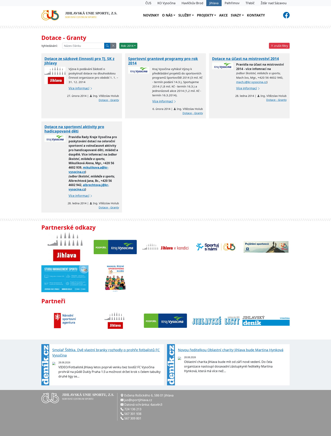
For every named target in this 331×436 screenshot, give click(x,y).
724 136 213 (132, 409)
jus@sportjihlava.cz (138, 400)
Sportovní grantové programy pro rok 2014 (163, 61)
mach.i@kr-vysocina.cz (251, 82)
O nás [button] (167, 15)
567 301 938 (132, 414)
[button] (113, 46)
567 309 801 (132, 418)
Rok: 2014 (127, 46)
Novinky (151, 15)
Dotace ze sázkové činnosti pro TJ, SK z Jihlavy (79, 61)
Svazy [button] (236, 15)
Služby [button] (184, 15)
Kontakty (256, 15)
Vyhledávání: (49, 46)
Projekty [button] (205, 15)
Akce (223, 15)
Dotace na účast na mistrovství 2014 (245, 58)
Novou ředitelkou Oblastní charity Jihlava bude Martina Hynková (230, 349)
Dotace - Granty (109, 100)
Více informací (79, 88)
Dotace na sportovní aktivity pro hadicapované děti (74, 129)
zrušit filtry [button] (280, 46)
